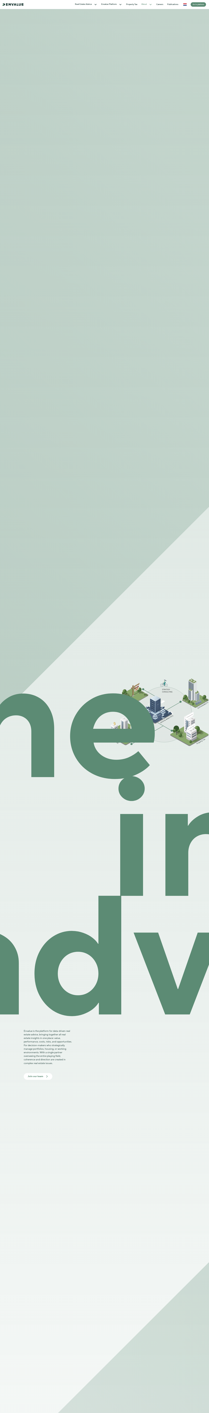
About (144, 4)
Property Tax (131, 4)
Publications (172, 4)
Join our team (35, 1076)
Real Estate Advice (83, 4)
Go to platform (198, 4)
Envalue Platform (109, 4)
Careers (159, 4)
